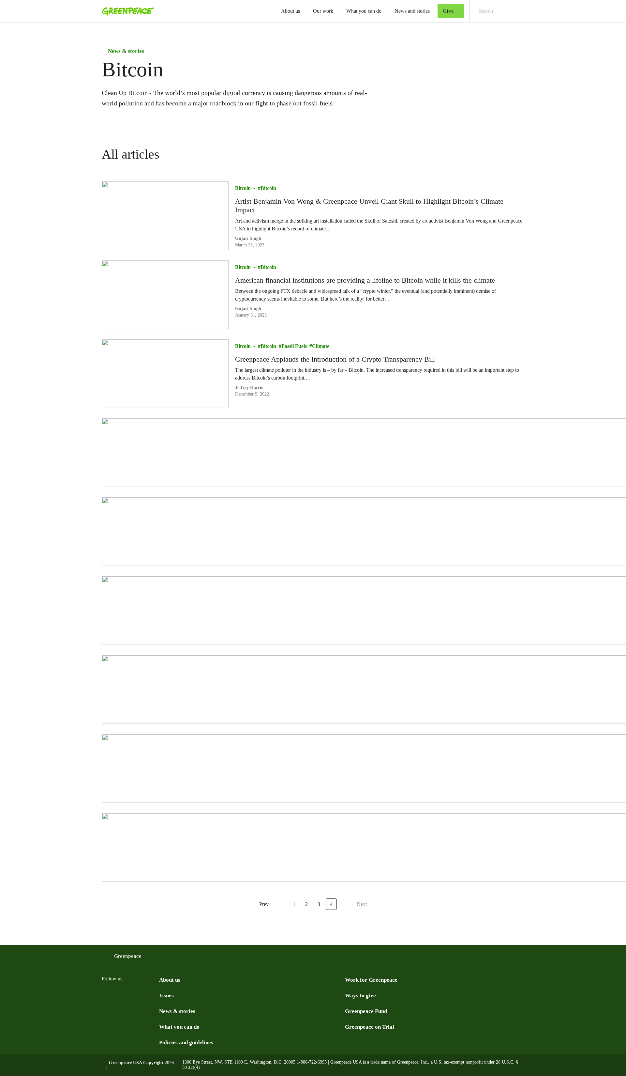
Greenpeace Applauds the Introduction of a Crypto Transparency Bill (335, 359)
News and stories (412, 11)
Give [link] (448, 11)
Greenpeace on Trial (369, 1027)
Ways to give (360, 995)
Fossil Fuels (294, 346)
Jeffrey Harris (249, 387)
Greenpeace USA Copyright (136, 1062)
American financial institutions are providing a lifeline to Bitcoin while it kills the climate (365, 280)
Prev (264, 904)
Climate (320, 346)
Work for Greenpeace (371, 980)
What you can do (363, 11)
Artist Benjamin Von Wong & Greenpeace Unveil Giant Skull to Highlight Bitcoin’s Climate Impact (369, 205)
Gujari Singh (248, 238)
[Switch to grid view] (517, 154)
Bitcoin (243, 188)
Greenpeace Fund (366, 1011)
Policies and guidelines (186, 1042)
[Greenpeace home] (126, 11)
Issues (166, 995)
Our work (323, 11)
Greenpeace (128, 956)
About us (290, 11)
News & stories (125, 51)
